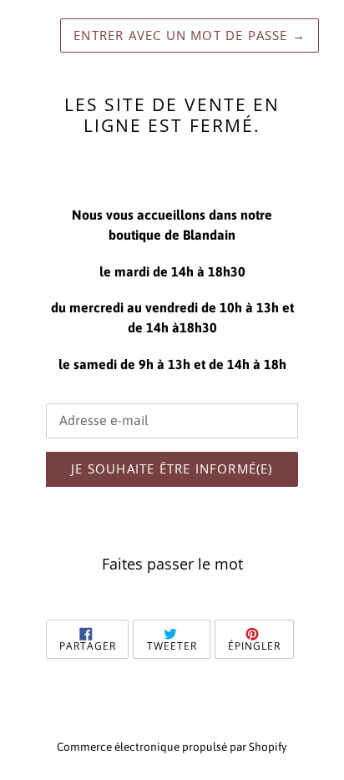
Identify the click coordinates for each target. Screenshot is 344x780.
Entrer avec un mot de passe (189, 35)
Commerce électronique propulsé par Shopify (172, 746)
